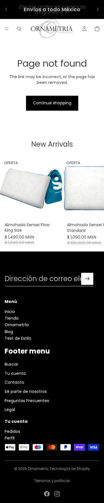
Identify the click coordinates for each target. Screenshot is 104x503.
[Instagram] (57, 493)
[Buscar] (19, 28)
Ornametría (17, 325)
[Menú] (6, 28)
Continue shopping (52, 103)
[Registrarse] (87, 279)
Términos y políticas (52, 480)
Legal (10, 409)
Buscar (11, 364)
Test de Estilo (18, 338)
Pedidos (12, 431)
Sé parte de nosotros (26, 391)
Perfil (9, 438)
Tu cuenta (15, 373)
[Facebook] (46, 493)
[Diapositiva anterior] (6, 9)
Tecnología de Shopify (70, 468)
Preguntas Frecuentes (27, 401)
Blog (9, 332)
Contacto (14, 382)
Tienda (11, 318)
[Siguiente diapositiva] (97, 9)
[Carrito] (97, 28)
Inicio (10, 311)
